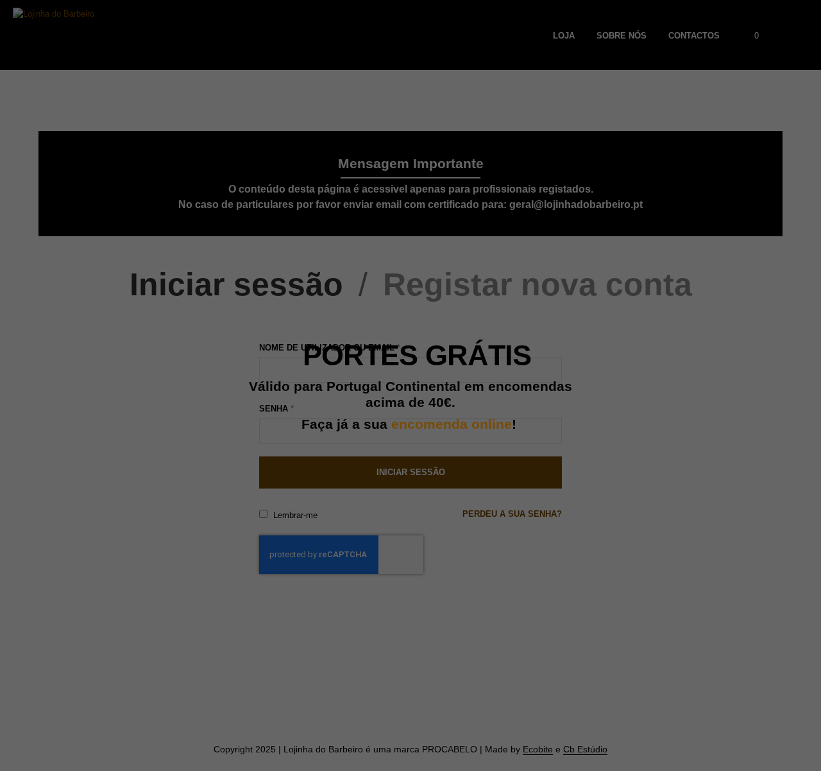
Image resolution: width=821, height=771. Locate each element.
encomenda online (451, 424)
